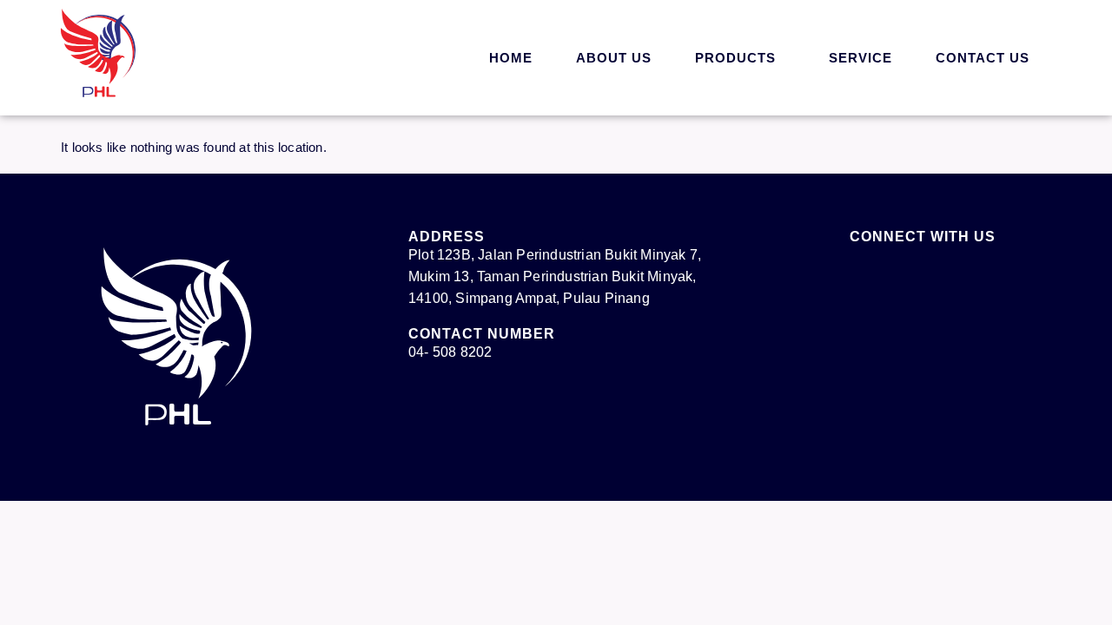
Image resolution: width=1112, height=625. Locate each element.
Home (511, 57)
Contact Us (982, 57)
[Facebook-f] (858, 274)
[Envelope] (905, 274)
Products (735, 57)
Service (860, 57)
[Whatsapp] (1055, 586)
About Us (614, 57)
